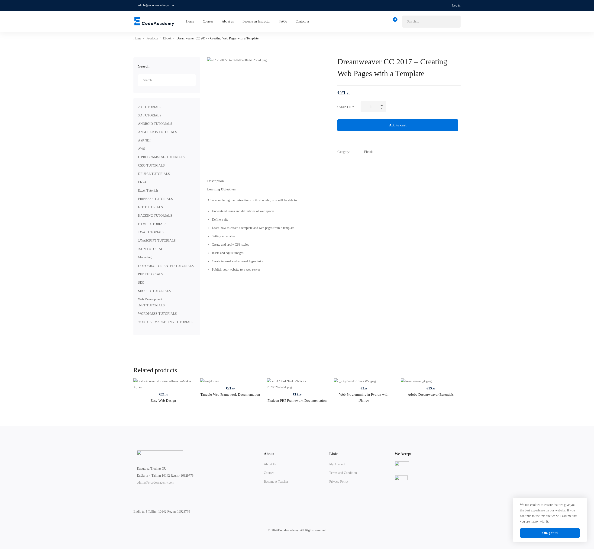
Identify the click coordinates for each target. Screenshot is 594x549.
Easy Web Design (163, 400)
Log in (456, 5)
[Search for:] (431, 21)
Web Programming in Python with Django (363, 397)
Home (137, 38)
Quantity (345, 107)
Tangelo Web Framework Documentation (230, 394)
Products (152, 38)
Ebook (167, 38)
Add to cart (398, 125)
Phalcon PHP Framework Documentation (297, 400)
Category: (343, 152)
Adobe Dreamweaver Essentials (431, 394)
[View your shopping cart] (393, 21)
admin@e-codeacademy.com (155, 482)
